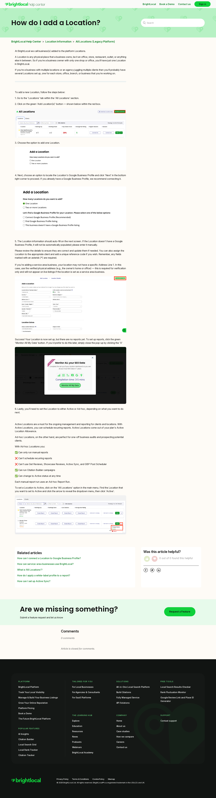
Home (119, 720)
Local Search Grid (27, 744)
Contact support (168, 720)
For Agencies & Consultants (86, 692)
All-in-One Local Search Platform (133, 687)
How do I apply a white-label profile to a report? (43, 575)
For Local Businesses (82, 687)
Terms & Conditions (80, 779)
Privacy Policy (62, 779)
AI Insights (23, 734)
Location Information (58, 41)
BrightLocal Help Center (26, 41)
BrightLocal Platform (28, 687)
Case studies (123, 731)
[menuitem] (25, 6)
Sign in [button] (202, 4)
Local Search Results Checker (175, 687)
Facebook (145, 570)
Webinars (77, 747)
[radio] (147, 559)
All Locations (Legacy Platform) (95, 41)
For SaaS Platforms (81, 697)
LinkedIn (158, 570)
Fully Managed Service (127, 697)
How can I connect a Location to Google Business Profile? (49, 558)
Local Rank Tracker (28, 750)
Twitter (152, 570)
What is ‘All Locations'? (29, 569)
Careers (120, 742)
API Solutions (123, 703)
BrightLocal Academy (82, 752)
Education (77, 726)
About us (120, 726)
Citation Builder (26, 739)
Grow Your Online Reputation (33, 703)
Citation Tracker (26, 755)
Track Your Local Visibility (31, 692)
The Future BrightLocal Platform (34, 718)
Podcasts (77, 742)
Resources (77, 731)
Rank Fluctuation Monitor (173, 692)
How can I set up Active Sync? (33, 581)
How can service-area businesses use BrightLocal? (45, 563)
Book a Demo (167, 4)
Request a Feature (179, 611)
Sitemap (111, 779)
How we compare (125, 736)
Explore (75, 720)
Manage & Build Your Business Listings (38, 697)
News (75, 736)
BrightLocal (149, 4)
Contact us (184, 4)
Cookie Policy (98, 779)
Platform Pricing (26, 708)
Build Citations (123, 692)
